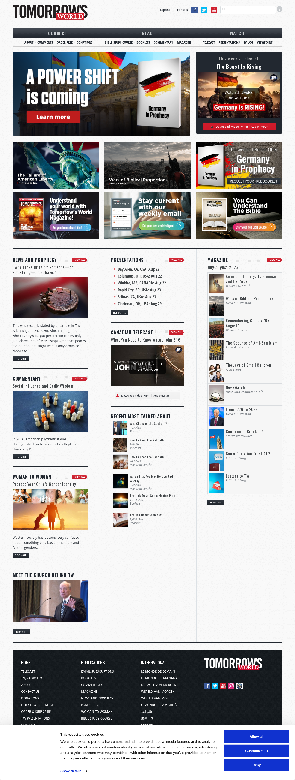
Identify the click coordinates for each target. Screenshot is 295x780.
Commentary (163, 42)
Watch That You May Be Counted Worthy (151, 478)
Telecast (209, 42)
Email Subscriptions (97, 672)
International (153, 662)
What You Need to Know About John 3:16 (145, 340)
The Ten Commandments (146, 514)
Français (182, 10)
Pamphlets (89, 705)
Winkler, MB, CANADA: (142, 283)
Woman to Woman (97, 712)
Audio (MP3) (259, 126)
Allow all (256, 736)
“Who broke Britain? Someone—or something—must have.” (43, 269)
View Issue (215, 502)
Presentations (229, 42)
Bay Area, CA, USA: (138, 269)
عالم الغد (147, 712)
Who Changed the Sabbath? (148, 423)
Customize (254, 751)
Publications (93, 662)
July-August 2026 (222, 267)
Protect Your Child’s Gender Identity (44, 484)
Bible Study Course (119, 42)
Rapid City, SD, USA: (139, 290)
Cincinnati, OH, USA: (140, 304)
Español (165, 10)
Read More (20, 358)
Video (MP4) (239, 126)
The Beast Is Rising (239, 66)
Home (25, 662)
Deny (256, 765)
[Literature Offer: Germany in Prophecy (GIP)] (101, 94)
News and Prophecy (97, 698)
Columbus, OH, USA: (140, 276)
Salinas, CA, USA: (137, 297)
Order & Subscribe (36, 712)
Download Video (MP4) (135, 395)
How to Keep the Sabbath (147, 440)
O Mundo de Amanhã (159, 705)
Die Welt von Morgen (158, 685)
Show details (70, 771)
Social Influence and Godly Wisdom (43, 386)
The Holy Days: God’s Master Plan (152, 495)
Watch (237, 33)
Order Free (65, 42)
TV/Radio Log (32, 678)
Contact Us (30, 692)
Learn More (21, 632)
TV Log (248, 42)
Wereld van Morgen (158, 692)
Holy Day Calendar (37, 705)
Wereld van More (155, 698)
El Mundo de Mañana (159, 678)
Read (147, 33)
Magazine (184, 42)
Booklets (143, 42)
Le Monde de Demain (158, 672)
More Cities (119, 312)
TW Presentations (35, 718)
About (28, 42)
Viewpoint (264, 42)
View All (80, 259)
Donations (84, 42)
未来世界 (147, 718)
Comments (45, 42)
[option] (101, 94)
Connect (58, 33)
